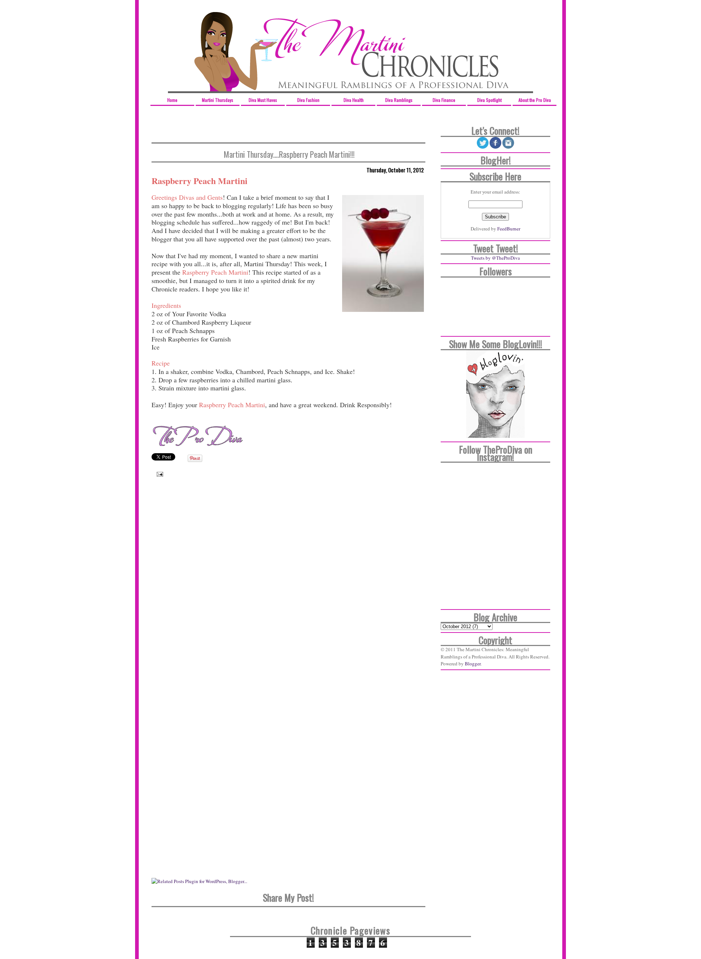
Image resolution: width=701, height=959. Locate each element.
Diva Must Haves (263, 100)
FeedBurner (508, 228)
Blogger (472, 663)
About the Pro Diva (534, 100)
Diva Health (354, 100)
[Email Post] (158, 474)
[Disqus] (288, 588)
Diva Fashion (308, 100)
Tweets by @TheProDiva (495, 258)
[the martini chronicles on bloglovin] (495, 436)
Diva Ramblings (399, 100)
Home (172, 100)
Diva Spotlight (489, 100)
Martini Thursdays (217, 100)
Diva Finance (444, 100)
